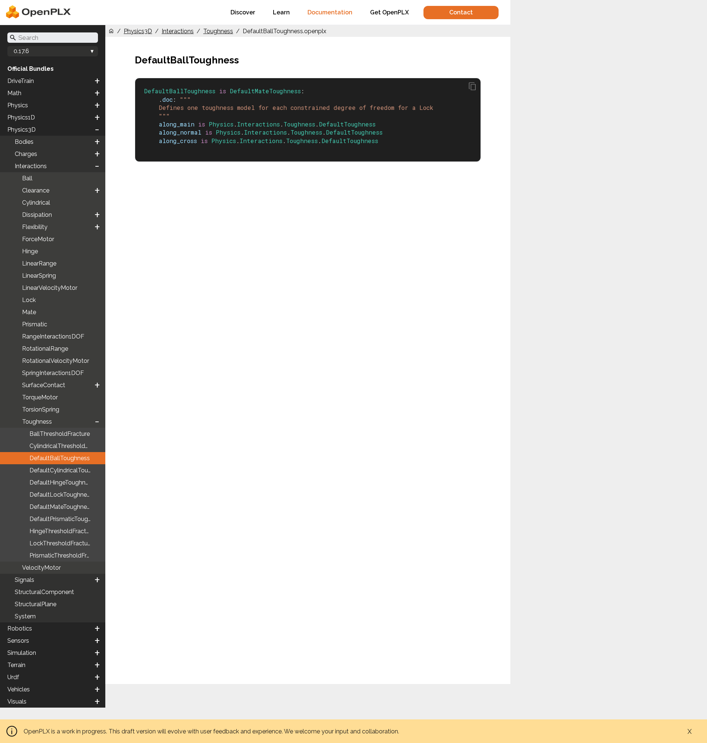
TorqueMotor (40, 397)
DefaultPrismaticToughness (66, 518)
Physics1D (21, 117)
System (25, 616)
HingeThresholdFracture (62, 531)
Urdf (13, 677)
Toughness (37, 421)
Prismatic (34, 324)
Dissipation (37, 214)
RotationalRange (45, 348)
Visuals (17, 701)
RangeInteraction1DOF (53, 336)
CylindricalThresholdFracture (67, 445)
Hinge (30, 251)
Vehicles (18, 689)
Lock (29, 299)
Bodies (24, 141)
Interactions (31, 166)
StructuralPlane (35, 604)
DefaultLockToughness (61, 494)
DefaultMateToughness (61, 506)
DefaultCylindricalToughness (67, 470)
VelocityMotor (41, 567)
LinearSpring (39, 275)
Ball (27, 178)
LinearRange (39, 263)
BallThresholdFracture (59, 433)
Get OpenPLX (389, 12)
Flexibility (35, 226)
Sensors (18, 640)
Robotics (19, 628)
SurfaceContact (43, 385)
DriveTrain (20, 80)
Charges (26, 153)
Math (14, 93)
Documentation (329, 12)
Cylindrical (36, 202)
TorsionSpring (40, 409)
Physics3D (21, 129)
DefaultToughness (347, 124)
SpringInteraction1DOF (53, 372)
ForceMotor (38, 239)
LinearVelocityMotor (49, 287)
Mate (29, 312)
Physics (17, 105)
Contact (461, 12)
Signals (24, 579)
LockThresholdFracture (61, 543)
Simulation (21, 652)
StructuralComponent (44, 592)
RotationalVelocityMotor (55, 360)
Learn (281, 12)
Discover (243, 12)
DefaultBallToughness (59, 458)
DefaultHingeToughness (62, 482)
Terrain (16, 665)
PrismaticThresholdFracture (66, 555)
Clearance (35, 190)
